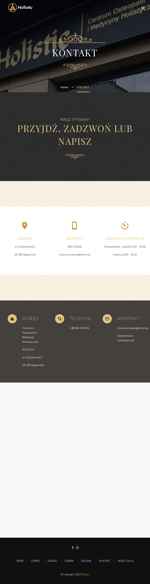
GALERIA (86, 561)
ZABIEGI (52, 561)
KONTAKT (104, 561)
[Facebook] (72, 547)
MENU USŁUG (126, 561)
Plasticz (85, 574)
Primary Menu (143, 8)
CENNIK (69, 561)
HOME (20, 561)
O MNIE (35, 561)
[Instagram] (77, 547)
